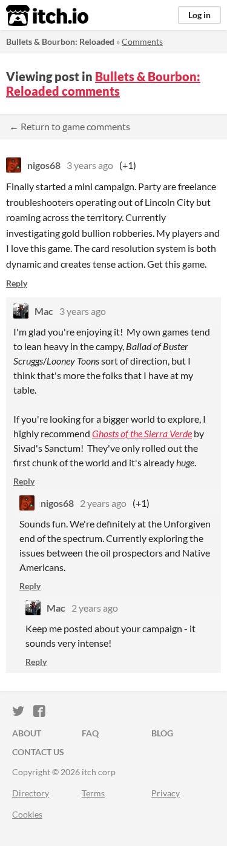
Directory (30, 793)
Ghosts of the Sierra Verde (142, 433)
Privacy (165, 793)
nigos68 (44, 165)
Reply (16, 283)
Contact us (38, 752)
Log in (199, 15)
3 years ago (90, 165)
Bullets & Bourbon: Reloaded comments (103, 83)
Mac (44, 311)
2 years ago (103, 503)
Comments (142, 41)
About (26, 733)
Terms (93, 793)
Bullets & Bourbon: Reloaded (60, 41)
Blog (162, 733)
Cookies (27, 814)
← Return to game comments (69, 126)
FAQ (90, 733)
